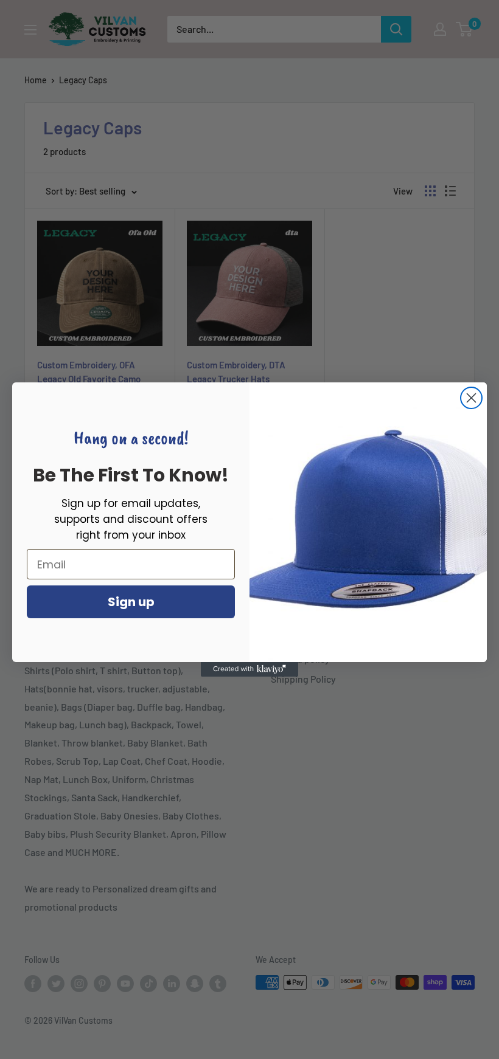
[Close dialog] (471, 398)
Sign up (131, 601)
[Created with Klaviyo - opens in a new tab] (249, 669)
